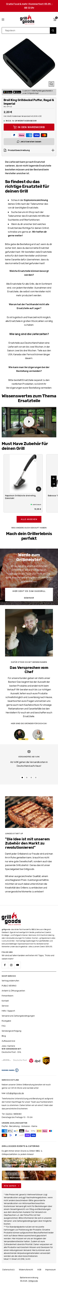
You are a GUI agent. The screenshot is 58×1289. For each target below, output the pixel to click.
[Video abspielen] (29, 422)
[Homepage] (11, 913)
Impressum (50, 1269)
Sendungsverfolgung (11, 1030)
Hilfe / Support (8, 1010)
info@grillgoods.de (15, 1093)
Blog (4, 1036)
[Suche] (53, 30)
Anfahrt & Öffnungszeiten (13, 990)
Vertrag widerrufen (10, 980)
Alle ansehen (29, 519)
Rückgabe (6, 1020)
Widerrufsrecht (26, 1269)
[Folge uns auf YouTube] (17, 965)
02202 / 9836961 (14, 1114)
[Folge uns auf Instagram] (11, 965)
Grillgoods (33, 1281)
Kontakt (5, 1000)
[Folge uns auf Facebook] (5, 965)
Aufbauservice (8, 1041)
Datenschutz (8, 1269)
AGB (39, 1269)
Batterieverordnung (29, 1277)
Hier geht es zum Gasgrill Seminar (29, 594)
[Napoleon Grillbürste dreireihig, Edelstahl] (23, 473)
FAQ (3, 1025)
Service (5, 1005)
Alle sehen (10, 1185)
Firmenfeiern (7, 995)
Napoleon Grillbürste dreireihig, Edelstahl (20, 496)
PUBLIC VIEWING (9, 985)
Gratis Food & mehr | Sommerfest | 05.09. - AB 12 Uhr (29, 5)
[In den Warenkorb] (38, 489)
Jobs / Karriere (8, 1046)
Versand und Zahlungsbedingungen (18, 1015)
